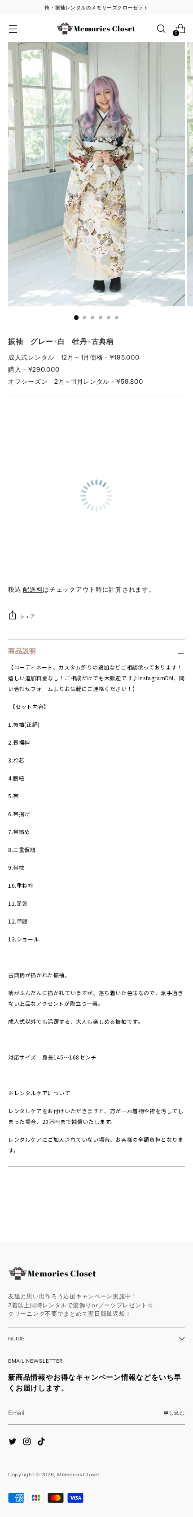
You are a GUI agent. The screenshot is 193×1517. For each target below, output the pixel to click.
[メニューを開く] (13, 29)
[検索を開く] (161, 29)
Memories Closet (78, 1474)
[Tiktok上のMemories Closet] (42, 1443)
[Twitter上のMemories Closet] (13, 1443)
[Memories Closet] (96, 28)
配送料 (33, 589)
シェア (27, 616)
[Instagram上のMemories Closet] (27, 1443)
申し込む (174, 1413)
